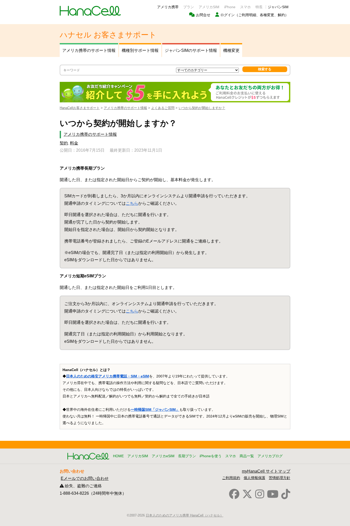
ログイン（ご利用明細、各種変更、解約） (254, 15)
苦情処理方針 (279, 478)
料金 (74, 143)
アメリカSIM (209, 7)
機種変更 (231, 50)
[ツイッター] (247, 494)
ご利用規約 (231, 478)
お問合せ (203, 15)
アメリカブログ (270, 456)
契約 (64, 143)
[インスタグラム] (259, 494)
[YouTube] (273, 494)
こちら (132, 203)
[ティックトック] (285, 494)
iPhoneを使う (211, 456)
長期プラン (187, 456)
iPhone (229, 7)
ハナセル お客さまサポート (108, 35)
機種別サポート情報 (140, 50)
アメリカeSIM (163, 456)
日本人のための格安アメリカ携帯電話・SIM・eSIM (107, 376)
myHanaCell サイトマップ (266, 471)
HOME (118, 456)
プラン (188, 7)
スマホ (245, 7)
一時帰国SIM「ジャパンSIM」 (155, 409)
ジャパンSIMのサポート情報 (191, 50)
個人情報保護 (254, 478)
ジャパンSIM (278, 7)
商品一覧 (247, 456)
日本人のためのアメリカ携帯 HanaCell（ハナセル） (184, 515)
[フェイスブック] (234, 494)
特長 (259, 7)
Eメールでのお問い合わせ (85, 478)
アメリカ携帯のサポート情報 (89, 50)
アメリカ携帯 (168, 7)
